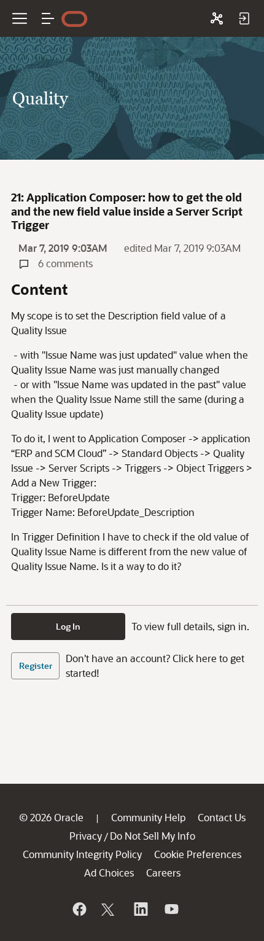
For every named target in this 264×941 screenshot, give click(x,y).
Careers (163, 872)
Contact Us (222, 817)
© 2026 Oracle (51, 817)
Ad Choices (109, 872)
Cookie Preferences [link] (197, 854)
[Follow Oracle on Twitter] (109, 909)
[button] (47, 18)
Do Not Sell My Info (152, 835)
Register (35, 665)
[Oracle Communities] (216, 18)
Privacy (85, 835)
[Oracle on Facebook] (79, 909)
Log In (68, 626)
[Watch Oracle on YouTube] (171, 909)
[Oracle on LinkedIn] (140, 909)
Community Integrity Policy (82, 854)
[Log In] (243, 18)
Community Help (148, 817)
